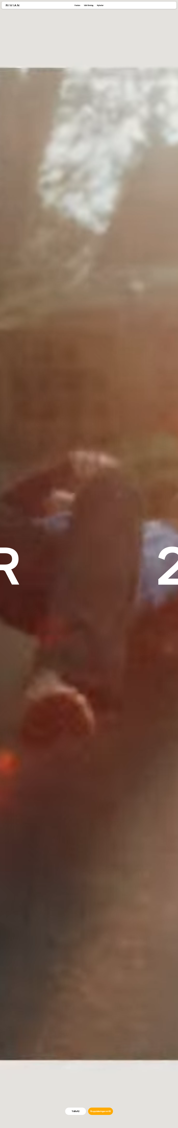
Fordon (77, 5)
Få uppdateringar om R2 (100, 1111)
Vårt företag (88, 5)
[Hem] (12, 5)
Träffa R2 (75, 1111)
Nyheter (100, 5)
